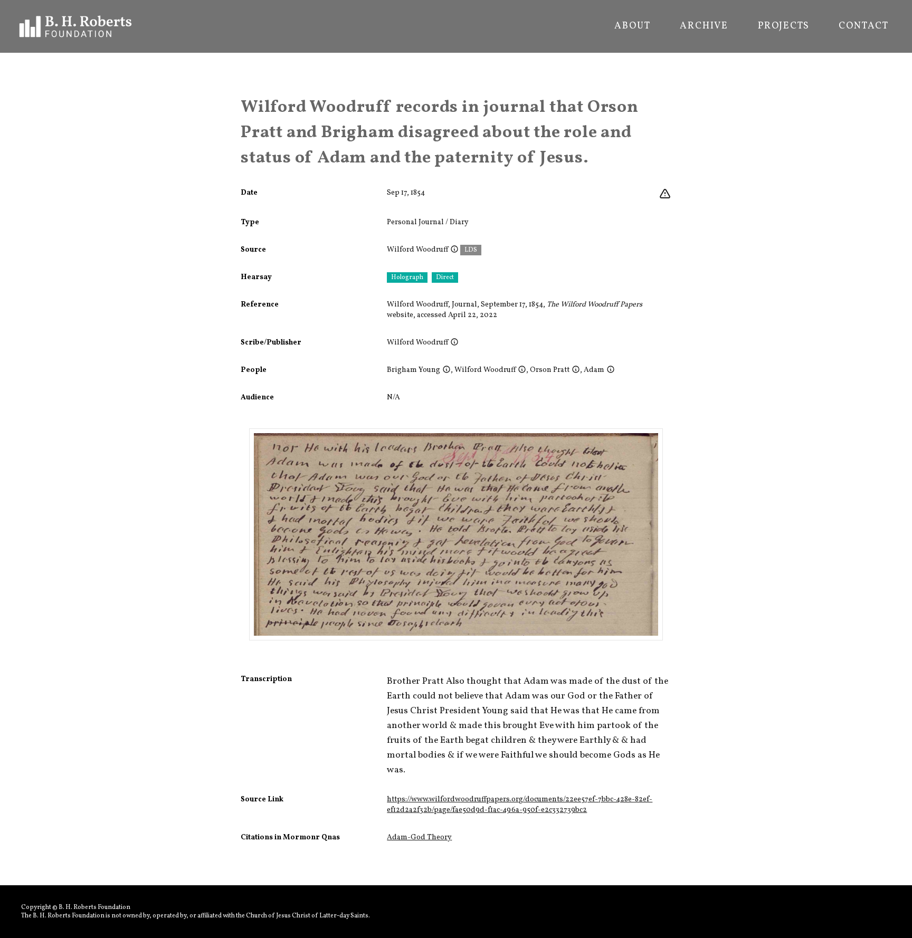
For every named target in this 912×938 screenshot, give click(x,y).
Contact (864, 26)
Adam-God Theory (419, 837)
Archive (704, 26)
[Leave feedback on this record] (665, 194)
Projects (783, 26)
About (632, 26)
